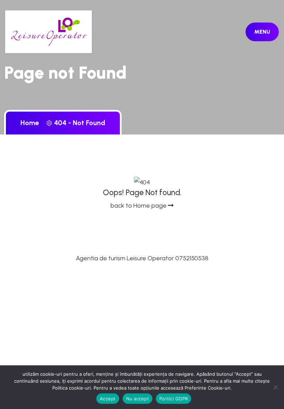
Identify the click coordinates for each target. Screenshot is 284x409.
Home (31, 123)
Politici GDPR (173, 398)
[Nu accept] (275, 387)
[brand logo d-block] (48, 31)
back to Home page (139, 205)
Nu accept (137, 398)
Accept (108, 398)
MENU (262, 31)
